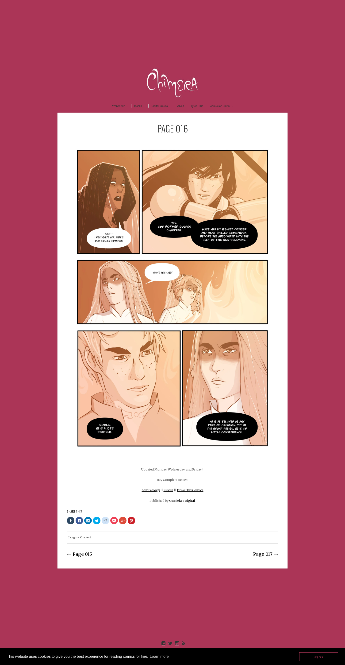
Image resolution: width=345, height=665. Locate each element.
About (180, 106)
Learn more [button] (159, 656)
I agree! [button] (319, 656)
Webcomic (118, 106)
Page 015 (82, 554)
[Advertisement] (172, 33)
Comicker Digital (220, 106)
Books (138, 106)
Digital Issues (159, 106)
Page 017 (262, 554)
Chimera (173, 82)
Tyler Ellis (197, 106)
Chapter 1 (85, 537)
